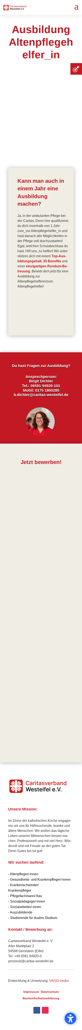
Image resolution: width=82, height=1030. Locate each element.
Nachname (16, 506)
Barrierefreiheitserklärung (41, 998)
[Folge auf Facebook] (36, 1010)
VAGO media (59, 980)
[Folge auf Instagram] (45, 1010)
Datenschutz (50, 991)
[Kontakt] (76, 69)
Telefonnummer (20, 573)
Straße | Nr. (17, 528)
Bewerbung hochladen (26, 618)
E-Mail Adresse (20, 596)
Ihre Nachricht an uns (25, 645)
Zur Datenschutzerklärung (29, 715)
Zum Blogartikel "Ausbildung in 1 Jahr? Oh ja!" (39, 312)
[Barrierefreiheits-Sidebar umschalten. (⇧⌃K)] (70, 1018)
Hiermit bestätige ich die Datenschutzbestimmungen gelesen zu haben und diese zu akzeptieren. (38, 690)
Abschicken (61, 727)
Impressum (31, 991)
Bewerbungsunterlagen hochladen (41, 631)
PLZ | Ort (15, 551)
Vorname (15, 484)
